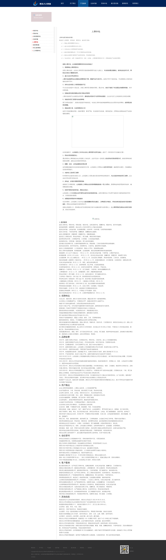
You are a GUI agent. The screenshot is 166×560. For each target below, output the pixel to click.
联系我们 (90, 547)
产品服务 (49, 547)
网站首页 (33, 547)
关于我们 (41, 547)
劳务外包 (65, 547)
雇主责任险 (73, 547)
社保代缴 (57, 547)
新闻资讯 (82, 547)
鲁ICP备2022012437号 (59, 551)
